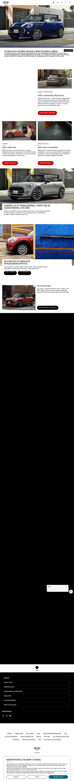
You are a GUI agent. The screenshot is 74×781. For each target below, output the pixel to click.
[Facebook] (3, 716)
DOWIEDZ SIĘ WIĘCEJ (10, 163)
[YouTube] (10, 716)
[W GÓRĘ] (37, 667)
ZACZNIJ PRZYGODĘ (68, 50)
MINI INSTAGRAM (24, 271)
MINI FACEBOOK (10, 271)
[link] (53, 2)
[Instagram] (7, 716)
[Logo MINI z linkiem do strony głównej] (37, 748)
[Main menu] (70, 2)
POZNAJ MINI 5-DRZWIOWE (47, 113)
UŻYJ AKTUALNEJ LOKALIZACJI (48, 307)
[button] (58, 2)
